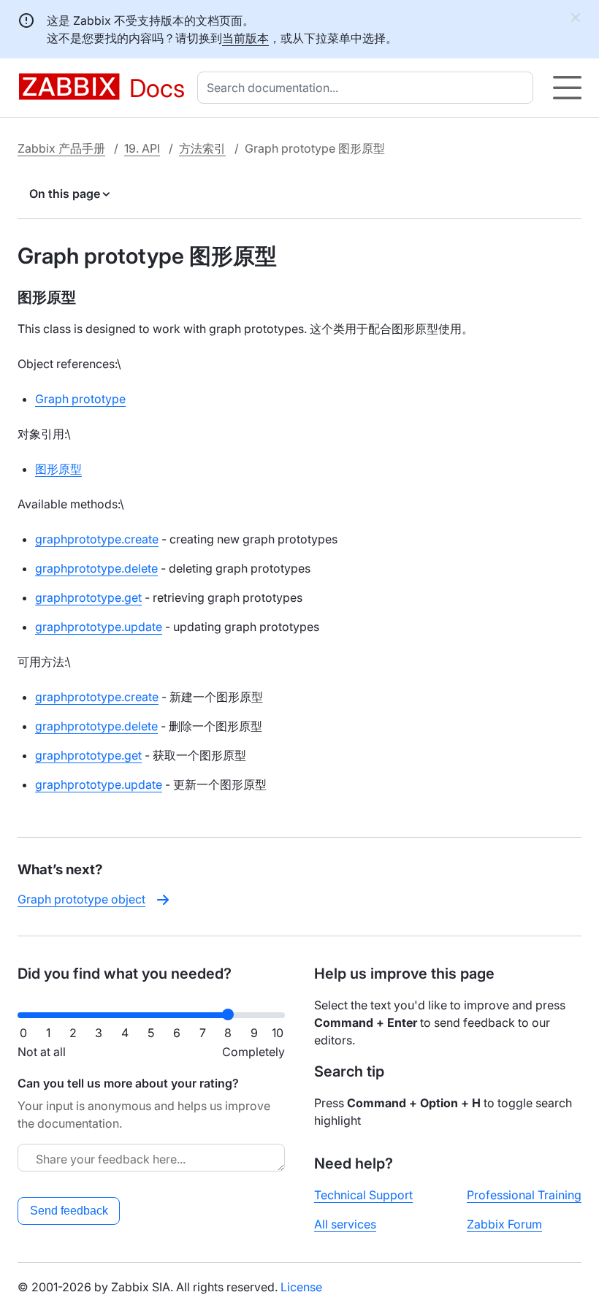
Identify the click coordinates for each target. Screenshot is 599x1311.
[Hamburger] (567, 87)
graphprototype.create (97, 539)
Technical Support (363, 1195)
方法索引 (202, 148)
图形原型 (58, 469)
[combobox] (368, 88)
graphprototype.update (98, 626)
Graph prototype (80, 398)
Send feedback (69, 1210)
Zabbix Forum (504, 1224)
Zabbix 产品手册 (61, 148)
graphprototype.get (88, 597)
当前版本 (245, 38)
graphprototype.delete (96, 568)
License (301, 1287)
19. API (142, 148)
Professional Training (524, 1195)
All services (345, 1224)
